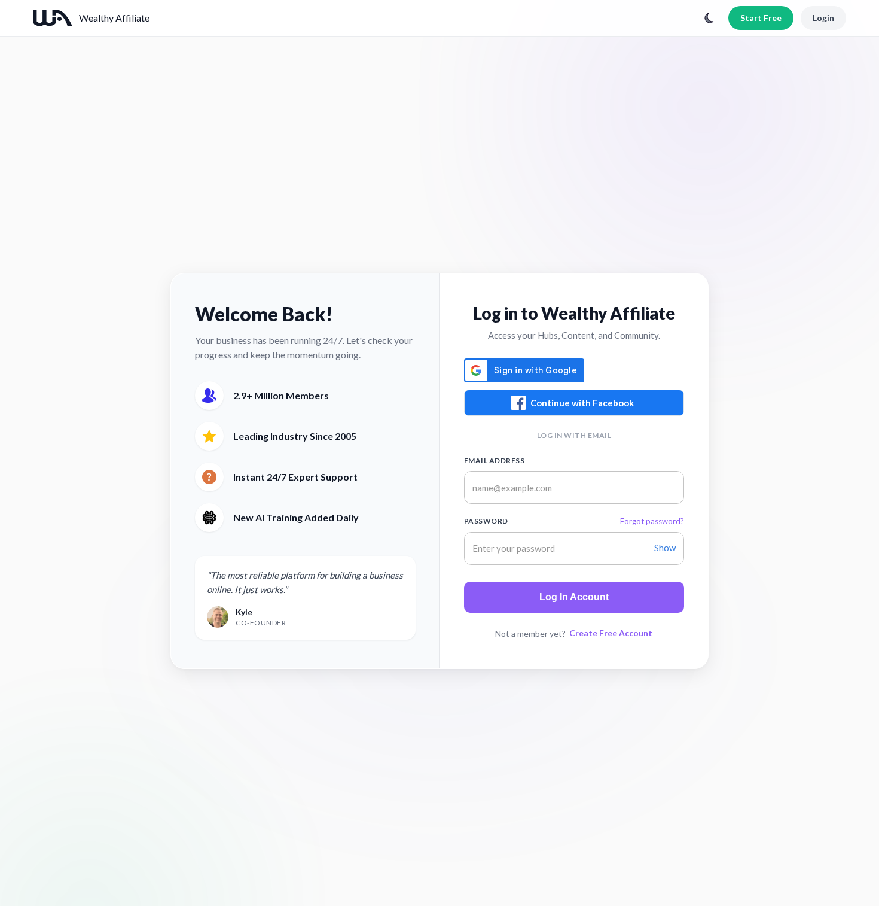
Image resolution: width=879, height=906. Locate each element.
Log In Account (574, 597)
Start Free (761, 18)
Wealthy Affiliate (114, 17)
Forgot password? (652, 521)
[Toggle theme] (709, 18)
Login (823, 18)
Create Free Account (610, 633)
